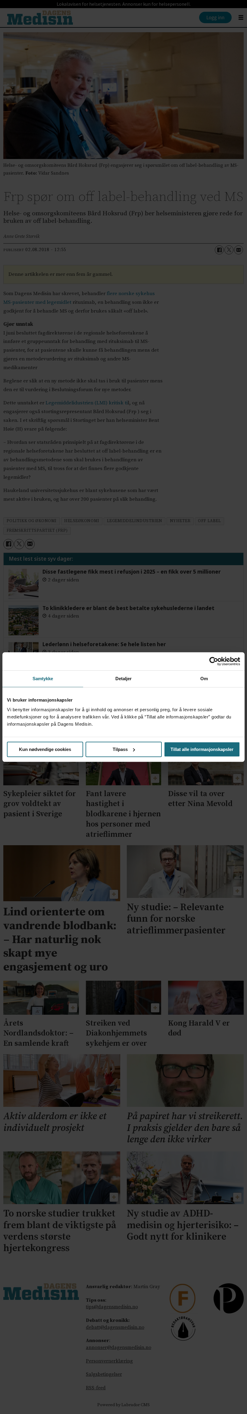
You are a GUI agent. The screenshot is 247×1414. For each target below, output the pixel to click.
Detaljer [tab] (123, 678)
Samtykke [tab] (43, 678)
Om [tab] (204, 678)
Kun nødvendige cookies (45, 749)
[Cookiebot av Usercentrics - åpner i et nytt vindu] (213, 661)
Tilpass (120, 749)
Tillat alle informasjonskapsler (201, 749)
